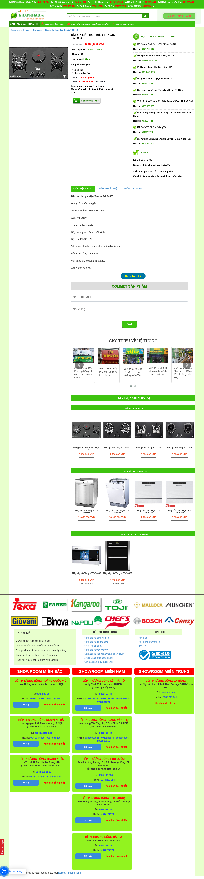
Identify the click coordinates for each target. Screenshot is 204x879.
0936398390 (107, 698)
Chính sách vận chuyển (96, 649)
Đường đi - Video (133, 188)
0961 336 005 (148, 143)
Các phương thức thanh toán (98, 661)
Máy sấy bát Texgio (134, 534)
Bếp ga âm (37, 30)
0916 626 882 (54, 776)
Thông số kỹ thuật (108, 188)
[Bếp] (86, 430)
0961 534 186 (54, 737)
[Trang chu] (29, 14)
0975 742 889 (116, 2)
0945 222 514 (148, 49)
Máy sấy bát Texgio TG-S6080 (86, 573)
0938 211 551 (170, 696)
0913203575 (107, 737)
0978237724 (97, 6)
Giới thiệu (143, 638)
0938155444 (150, 2)
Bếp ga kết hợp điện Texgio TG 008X (61, 30)
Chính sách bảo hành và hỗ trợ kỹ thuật (104, 653)
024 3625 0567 (148, 72)
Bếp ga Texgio (134, 408)
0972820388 (122, 698)
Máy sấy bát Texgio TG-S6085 (117, 573)
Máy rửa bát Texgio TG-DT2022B (179, 511)
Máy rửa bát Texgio (134, 471)
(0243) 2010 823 (149, 60)
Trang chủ (15, 30)
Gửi (129, 324)
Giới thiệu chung (82, 188)
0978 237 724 (69, 6)
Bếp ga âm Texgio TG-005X (117, 447)
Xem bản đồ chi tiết (54, 704)
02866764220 (92, 698)
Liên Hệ (142, 645)
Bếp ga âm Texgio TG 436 (148, 447)
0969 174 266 (42, 2)
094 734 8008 (80, 2)
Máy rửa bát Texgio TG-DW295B (117, 511)
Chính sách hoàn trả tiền (96, 638)
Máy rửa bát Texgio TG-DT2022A (148, 511)
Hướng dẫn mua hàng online (98, 657)
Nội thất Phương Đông (69, 872)
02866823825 (92, 737)
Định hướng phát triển (149, 642)
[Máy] (86, 493)
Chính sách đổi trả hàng (96, 642)
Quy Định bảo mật (93, 645)
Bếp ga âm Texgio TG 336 (179, 447)
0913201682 (103, 701)
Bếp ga (26, 30)
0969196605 (147, 6)
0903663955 (122, 737)
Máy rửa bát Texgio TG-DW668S (86, 511)
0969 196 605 (148, 106)
